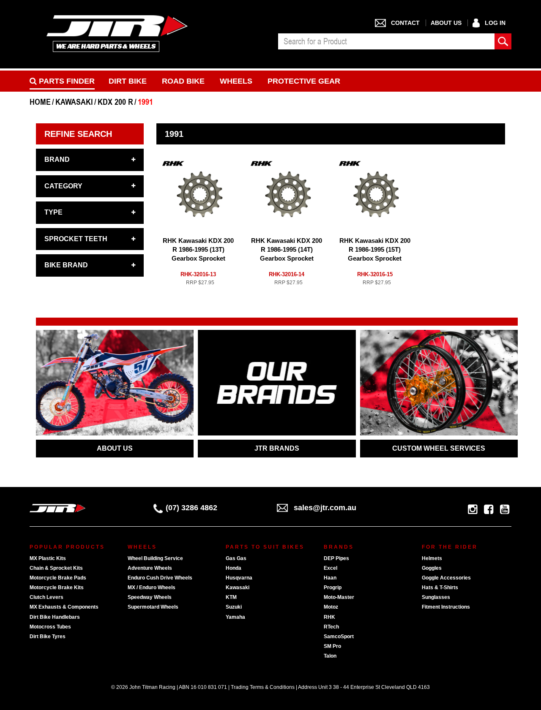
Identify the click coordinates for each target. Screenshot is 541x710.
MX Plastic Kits (48, 558)
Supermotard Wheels (153, 607)
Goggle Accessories (446, 578)
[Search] (503, 41)
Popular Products (67, 547)
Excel (330, 568)
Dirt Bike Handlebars (55, 617)
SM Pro (332, 646)
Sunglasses (436, 597)
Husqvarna (239, 578)
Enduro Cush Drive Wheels (160, 578)
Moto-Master (339, 597)
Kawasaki (237, 587)
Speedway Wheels (150, 597)
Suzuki (234, 607)
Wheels (236, 81)
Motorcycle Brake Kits (57, 587)
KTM (231, 597)
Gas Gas (236, 558)
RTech (331, 627)
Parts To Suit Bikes (265, 547)
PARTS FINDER (66, 81)
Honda (233, 568)
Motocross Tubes (50, 627)
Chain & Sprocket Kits (56, 568)
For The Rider (450, 547)
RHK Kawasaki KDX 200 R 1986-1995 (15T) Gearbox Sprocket (374, 249)
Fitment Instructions (446, 607)
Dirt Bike (128, 81)
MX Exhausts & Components (64, 607)
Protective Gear (304, 81)
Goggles (432, 568)
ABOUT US (115, 448)
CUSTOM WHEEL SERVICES (438, 448)
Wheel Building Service (155, 558)
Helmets (432, 558)
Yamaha (235, 617)
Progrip (333, 587)
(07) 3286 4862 (191, 507)
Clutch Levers (46, 597)
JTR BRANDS (276, 448)
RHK (329, 617)
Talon (330, 656)
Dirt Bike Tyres (48, 636)
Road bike (183, 81)
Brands (339, 547)
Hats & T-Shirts (440, 587)
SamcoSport (339, 636)
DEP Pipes (336, 558)
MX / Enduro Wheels (151, 587)
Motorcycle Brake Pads (58, 578)
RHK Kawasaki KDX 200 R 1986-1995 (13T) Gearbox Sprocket (198, 249)
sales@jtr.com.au (325, 507)
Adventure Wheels (150, 568)
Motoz (331, 607)
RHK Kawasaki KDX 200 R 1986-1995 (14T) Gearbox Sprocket (286, 249)
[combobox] (386, 41)
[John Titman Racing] (117, 33)
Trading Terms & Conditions (263, 687)
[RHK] (173, 163)
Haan (330, 578)
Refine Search (78, 134)
